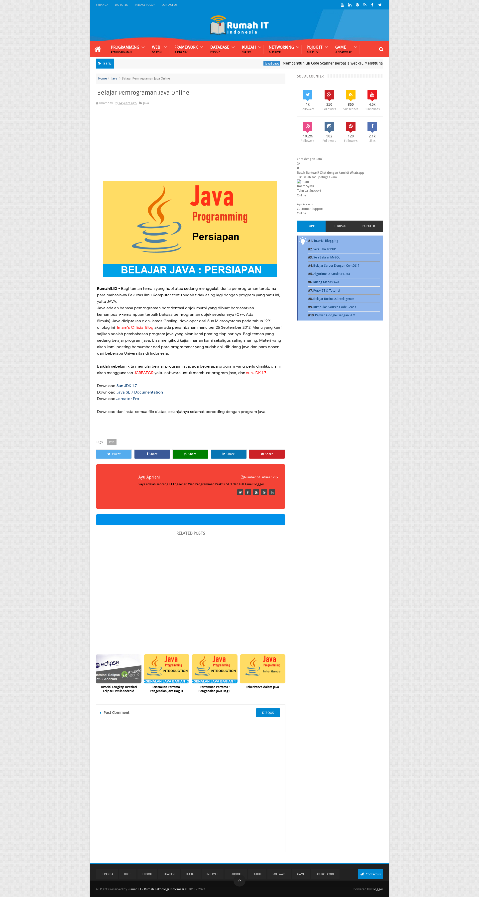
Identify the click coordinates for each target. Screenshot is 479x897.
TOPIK (311, 226)
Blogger (377, 889)
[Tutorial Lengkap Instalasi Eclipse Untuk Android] (118, 669)
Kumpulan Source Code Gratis (334, 307)
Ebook (147, 874)
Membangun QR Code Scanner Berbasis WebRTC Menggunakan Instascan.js (321, 63)
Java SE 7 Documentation (139, 392)
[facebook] (372, 4)
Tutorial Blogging (325, 241)
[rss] (364, 4)
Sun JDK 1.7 (127, 385)
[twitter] (379, 4)
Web (157, 49)
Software (279, 874)
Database (219, 49)
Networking (281, 49)
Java (114, 78)
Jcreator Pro (127, 398)
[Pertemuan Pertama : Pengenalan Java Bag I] (215, 669)
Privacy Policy (145, 4)
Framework (186, 49)
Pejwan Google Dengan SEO (335, 315)
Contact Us (169, 4)
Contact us (373, 874)
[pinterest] (357, 4)
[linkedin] (350, 4)
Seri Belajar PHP (324, 249)
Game (343, 49)
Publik (257, 874)
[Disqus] (190, 784)
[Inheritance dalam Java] (263, 669)
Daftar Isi (121, 4)
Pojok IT (315, 49)
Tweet (116, 454)
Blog (127, 874)
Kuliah (249, 49)
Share (153, 454)
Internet (213, 874)
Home (102, 78)
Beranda (102, 4)
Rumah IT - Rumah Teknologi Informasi (156, 889)
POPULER (368, 226)
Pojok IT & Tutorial (326, 290)
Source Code (325, 874)
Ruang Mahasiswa (326, 282)
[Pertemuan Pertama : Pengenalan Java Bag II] (167, 669)
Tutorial (236, 874)
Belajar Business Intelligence (333, 299)
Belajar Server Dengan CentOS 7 (336, 265)
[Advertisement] (190, 146)
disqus (268, 713)
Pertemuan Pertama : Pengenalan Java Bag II (166, 689)
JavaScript (247, 63)
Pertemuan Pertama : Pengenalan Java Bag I (215, 689)
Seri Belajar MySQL (326, 257)
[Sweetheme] (240, 492)
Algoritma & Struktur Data (331, 274)
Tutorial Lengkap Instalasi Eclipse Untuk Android (118, 689)
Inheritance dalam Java (262, 687)
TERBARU (340, 226)
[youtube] (342, 4)
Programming (125, 49)
